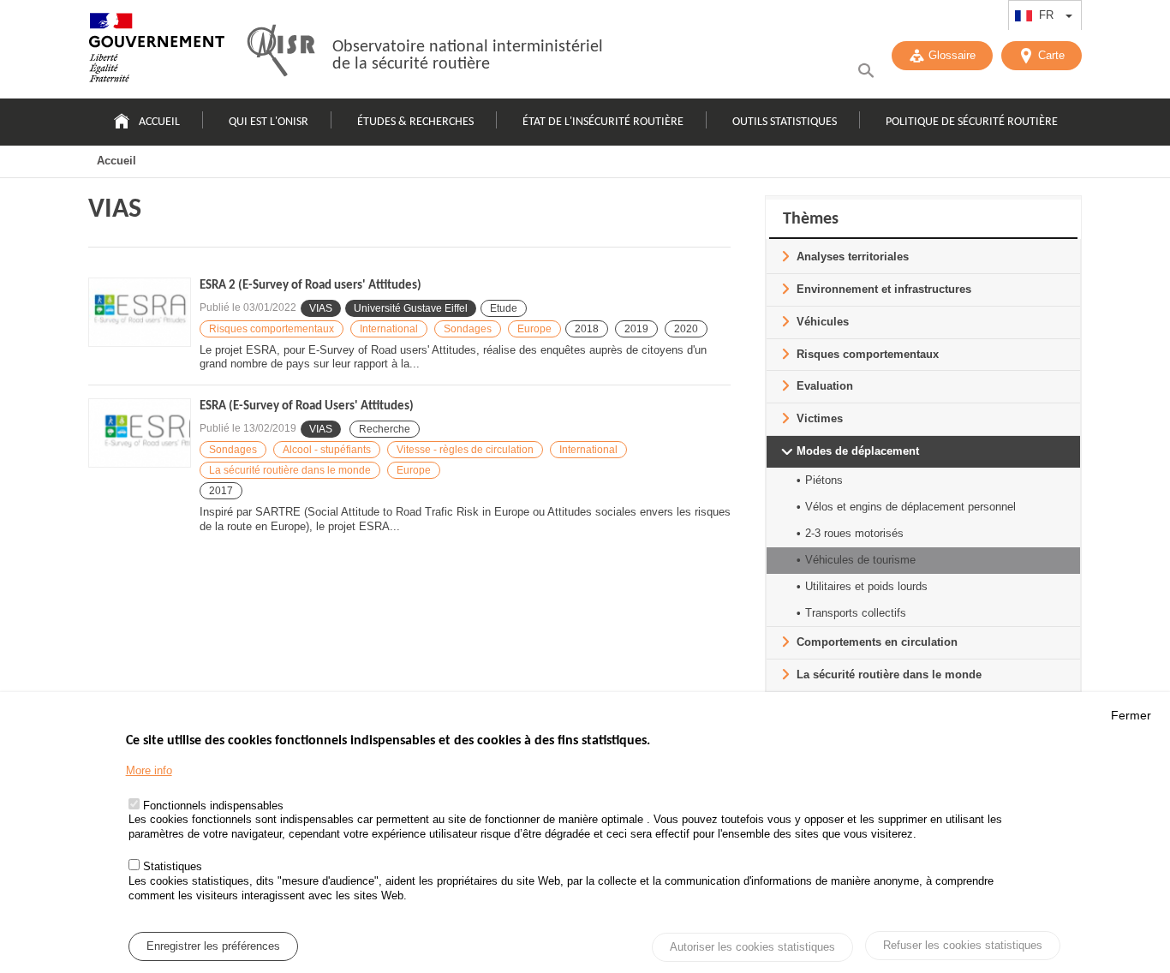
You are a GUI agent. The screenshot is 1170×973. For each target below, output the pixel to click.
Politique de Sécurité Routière (972, 122)
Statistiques (172, 867)
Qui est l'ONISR (268, 122)
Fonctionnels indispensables (213, 805)
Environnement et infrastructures (884, 289)
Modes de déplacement (858, 451)
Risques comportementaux (271, 329)
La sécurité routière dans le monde (290, 470)
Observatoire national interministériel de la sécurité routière (467, 56)
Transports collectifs (855, 612)
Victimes (820, 418)
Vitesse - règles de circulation (465, 450)
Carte (1051, 55)
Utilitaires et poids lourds (866, 586)
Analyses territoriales (853, 256)
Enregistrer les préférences (213, 946)
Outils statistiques (784, 122)
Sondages (468, 329)
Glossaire (952, 55)
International (389, 329)
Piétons (824, 480)
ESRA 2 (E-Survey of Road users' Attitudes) (310, 285)
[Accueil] (156, 51)
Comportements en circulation (877, 642)
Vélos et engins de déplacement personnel (910, 506)
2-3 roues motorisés (854, 533)
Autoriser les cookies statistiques (752, 946)
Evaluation (825, 385)
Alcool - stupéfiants (327, 450)
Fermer (1131, 715)
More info (149, 770)
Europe (534, 329)
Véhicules (823, 321)
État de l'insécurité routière (602, 122)
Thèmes (811, 219)
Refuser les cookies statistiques (962, 945)
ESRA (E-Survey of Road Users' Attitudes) (307, 406)
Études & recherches (415, 122)
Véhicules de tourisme (860, 559)
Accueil (159, 122)
